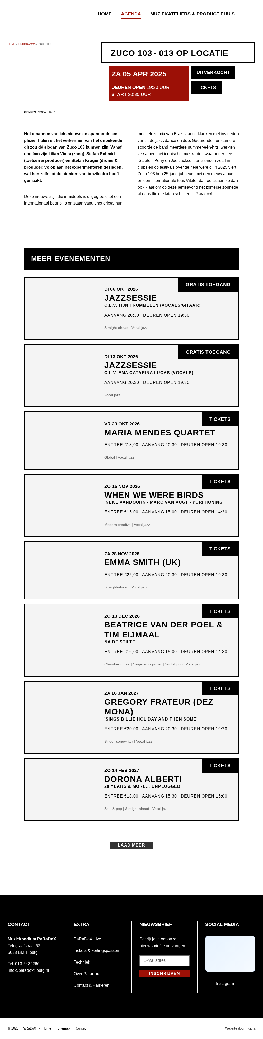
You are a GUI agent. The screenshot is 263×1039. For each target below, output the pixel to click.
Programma (26, 44)
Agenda (131, 13)
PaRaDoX (29, 1028)
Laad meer (131, 845)
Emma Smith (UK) (142, 562)
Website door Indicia (240, 1028)
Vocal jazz (46, 112)
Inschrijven (164, 973)
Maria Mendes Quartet (159, 432)
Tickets (220, 419)
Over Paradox (86, 974)
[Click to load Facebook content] (230, 954)
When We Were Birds (163, 497)
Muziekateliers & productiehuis (192, 13)
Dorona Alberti (143, 781)
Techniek (82, 962)
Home (105, 13)
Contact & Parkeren (91, 985)
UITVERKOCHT (213, 72)
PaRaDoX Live (87, 939)
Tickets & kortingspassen (96, 950)
